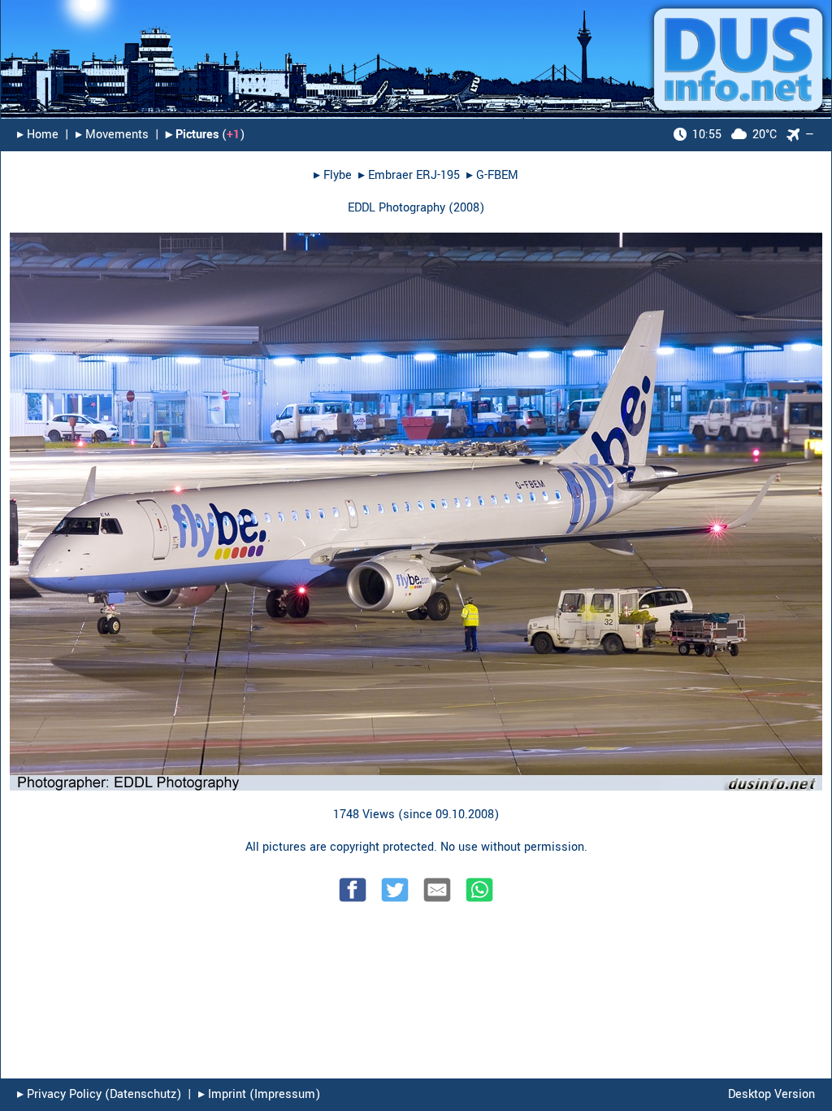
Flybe (337, 175)
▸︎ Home (37, 134)
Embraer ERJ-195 (414, 175)
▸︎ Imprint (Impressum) (259, 1094)
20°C (734, 134)
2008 (466, 207)
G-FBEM (497, 175)
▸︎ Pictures (192, 134)
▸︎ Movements (112, 134)
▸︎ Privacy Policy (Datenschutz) (99, 1094)
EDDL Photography (396, 207)
